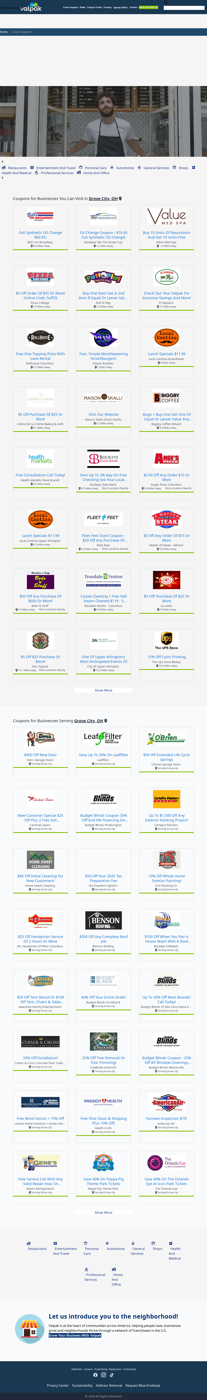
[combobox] (184, 7)
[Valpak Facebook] (95, 1375)
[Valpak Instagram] (103, 1375)
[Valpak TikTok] (111, 1375)
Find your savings (12, 8)
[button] (120, 7)
